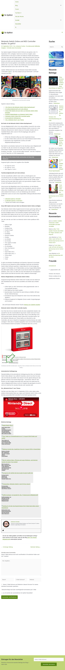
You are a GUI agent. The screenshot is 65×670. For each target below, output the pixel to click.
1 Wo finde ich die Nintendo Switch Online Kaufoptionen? (20, 107)
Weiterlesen (57, 103)
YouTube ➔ (18, 13)
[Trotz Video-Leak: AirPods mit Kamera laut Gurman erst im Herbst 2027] (53, 188)
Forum (17, 9)
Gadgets (3, 48)
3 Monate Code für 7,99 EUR (12, 198)
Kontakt (17, 20)
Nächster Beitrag (35, 547)
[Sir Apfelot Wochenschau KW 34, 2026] (53, 140)
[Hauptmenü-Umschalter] (62, 32)
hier (10, 71)
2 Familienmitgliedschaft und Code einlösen (16, 109)
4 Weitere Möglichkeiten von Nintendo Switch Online (18, 114)
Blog (16, 5)
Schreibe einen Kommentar (14, 48)
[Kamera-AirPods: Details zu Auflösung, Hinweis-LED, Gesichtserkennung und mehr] (53, 109)
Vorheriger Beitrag (7, 547)
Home (16, 2)
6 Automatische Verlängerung (13, 118)
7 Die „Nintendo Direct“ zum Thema (14, 120)
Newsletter (18, 24)
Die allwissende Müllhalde (33, 46)
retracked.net (52, 266)
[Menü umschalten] (60, 5)
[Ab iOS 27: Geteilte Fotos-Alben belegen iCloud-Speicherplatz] (53, 163)
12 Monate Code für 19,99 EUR (13, 200)
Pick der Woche (19, 16)
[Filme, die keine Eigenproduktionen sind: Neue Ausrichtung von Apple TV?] (53, 80)
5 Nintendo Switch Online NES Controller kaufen (17, 116)
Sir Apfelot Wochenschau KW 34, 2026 (56, 255)
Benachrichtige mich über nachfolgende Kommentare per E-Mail (19, 589)
